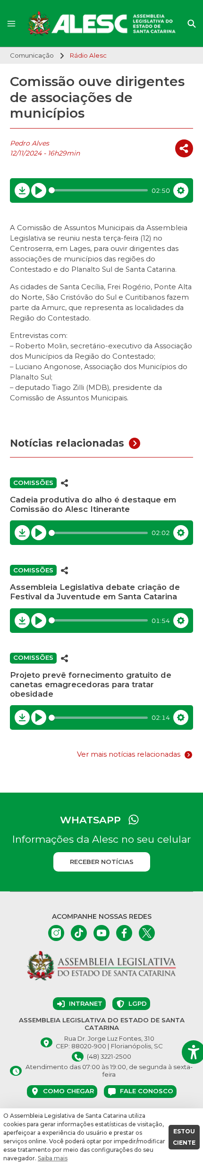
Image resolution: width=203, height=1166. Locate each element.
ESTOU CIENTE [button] (184, 1137)
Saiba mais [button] (53, 1158)
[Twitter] (147, 933)
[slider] (98, 190)
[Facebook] (124, 933)
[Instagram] (56, 933)
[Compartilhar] (184, 148)
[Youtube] (101, 933)
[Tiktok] (79, 933)
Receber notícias (102, 861)
